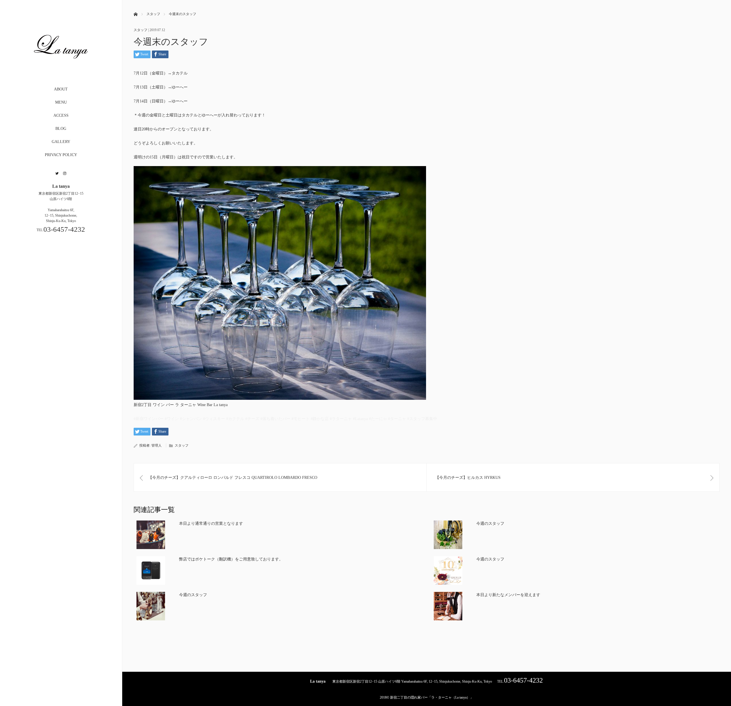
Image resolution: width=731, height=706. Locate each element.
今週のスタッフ (490, 523)
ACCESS (61, 115)
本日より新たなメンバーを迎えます (508, 595)
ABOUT (61, 89)
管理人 (156, 445)
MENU (61, 102)
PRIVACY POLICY (61, 155)
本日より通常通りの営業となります (211, 523)
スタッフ (140, 30)
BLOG (60, 128)
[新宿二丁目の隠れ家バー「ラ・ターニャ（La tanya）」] (60, 71)
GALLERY (61, 142)
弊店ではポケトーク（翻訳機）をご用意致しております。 (231, 559)
